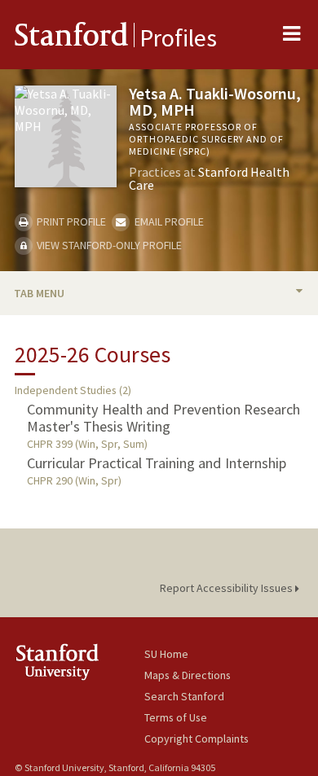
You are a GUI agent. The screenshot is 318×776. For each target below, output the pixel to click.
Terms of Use (175, 717)
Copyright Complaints (196, 738)
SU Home (166, 654)
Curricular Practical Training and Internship (156, 463)
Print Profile (70, 221)
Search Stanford (184, 696)
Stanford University (79, 662)
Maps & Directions (187, 675)
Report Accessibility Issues (227, 588)
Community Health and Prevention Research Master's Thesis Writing (163, 418)
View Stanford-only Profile (108, 245)
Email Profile (167, 221)
